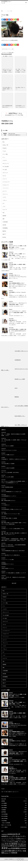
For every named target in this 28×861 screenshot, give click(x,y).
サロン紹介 (5, 169)
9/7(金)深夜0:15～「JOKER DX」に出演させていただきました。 (13, 459)
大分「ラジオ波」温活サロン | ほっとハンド (9, 791)
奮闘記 (25, 844)
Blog (3, 141)
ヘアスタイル (18, 840)
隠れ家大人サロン (16, 851)
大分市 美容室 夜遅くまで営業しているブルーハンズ (11, 509)
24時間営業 (4, 834)
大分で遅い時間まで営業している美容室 (9, 518)
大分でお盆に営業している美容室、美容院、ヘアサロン (7, 89)
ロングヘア (5, 209)
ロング (6, 841)
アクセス (4, 151)
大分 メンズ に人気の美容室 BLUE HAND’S (10, 472)
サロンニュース (6, 163)
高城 (24, 851)
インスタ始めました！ (5, 504)
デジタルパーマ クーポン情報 (7, 559)
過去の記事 (14, 583)
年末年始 (7, 846)
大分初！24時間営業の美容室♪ (7, 487)
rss (18, 859)
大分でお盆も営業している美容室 (7, 463)
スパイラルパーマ (6, 181)
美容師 (9, 848)
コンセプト (5, 160)
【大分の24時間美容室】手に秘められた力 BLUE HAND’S (13, 550)
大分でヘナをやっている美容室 (7, 445)
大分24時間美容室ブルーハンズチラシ (8, 496)
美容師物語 (23, 848)
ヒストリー (5, 191)
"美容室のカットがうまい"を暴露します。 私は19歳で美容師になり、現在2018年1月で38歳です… (13, 297)
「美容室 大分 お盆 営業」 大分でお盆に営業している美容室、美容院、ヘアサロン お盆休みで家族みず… (13, 269)
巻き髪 (3, 846)
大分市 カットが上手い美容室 (7, 476)
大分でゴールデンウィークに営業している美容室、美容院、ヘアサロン (7, 71)
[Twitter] (20, 859)
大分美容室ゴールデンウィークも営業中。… (17, 248)
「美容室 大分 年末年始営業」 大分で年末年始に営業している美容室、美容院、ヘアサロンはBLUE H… (17, 323)
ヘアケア (4, 197)
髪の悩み (4, 237)
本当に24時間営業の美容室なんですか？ (17, 283)
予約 (3, 212)
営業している (19, 842)
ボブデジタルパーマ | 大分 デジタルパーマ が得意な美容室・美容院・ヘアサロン (7, 50)
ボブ (3, 203)
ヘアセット (5, 200)
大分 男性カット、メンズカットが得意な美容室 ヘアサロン (12, 528)
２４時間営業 (13, 853)
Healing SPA (5, 145)
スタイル (4, 175)
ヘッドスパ (23, 840)
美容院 (2, 851)
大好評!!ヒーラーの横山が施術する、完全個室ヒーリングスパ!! (13, 572)
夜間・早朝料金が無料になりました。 (8, 500)
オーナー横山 (5, 154)
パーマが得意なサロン (19, 838)
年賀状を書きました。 (13, 320)
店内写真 (4, 224)
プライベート (5, 194)
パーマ (11, 838)
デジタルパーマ (6, 185)
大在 (18, 844)
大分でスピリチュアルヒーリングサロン (9, 450)
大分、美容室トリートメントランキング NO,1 (10, 513)
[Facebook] (23, 859)
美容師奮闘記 (5, 228)
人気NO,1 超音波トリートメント (7, 568)
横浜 (16, 846)
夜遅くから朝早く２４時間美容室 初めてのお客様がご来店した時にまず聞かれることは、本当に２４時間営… (17, 286)
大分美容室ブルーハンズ (6, 2)
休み (12, 841)
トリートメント (6, 188)
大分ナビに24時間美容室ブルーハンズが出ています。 (11, 491)
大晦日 (22, 844)
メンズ (4, 206)
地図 (3, 218)
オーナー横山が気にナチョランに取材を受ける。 (10, 555)
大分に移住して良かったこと (14, 275)
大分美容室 (12, 844)
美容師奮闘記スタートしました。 (7, 564)
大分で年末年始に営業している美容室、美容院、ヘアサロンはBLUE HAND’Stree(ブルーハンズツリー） (17, 331)
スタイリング (5, 172)
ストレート (5, 178)
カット (4, 157)
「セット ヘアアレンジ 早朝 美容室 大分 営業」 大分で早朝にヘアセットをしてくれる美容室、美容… (13, 258)
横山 (14, 846)
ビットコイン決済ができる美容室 (7, 468)
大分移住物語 (5, 221)
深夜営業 (21, 846)
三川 (9, 842)
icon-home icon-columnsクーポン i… (16, 306)
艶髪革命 (4, 231)
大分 (6, 844)
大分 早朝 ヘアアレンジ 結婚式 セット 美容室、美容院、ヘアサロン (20, 71)
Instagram (4, 148)
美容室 (4, 848)
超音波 (7, 851)
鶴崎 (2, 853)
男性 (25, 846)
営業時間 (4, 215)
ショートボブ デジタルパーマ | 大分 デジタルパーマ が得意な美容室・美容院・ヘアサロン (17, 313)
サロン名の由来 (6, 166)
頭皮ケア (4, 234)
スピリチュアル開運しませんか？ (7, 454)
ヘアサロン (12, 840)
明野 (11, 846)
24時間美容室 (11, 834)
